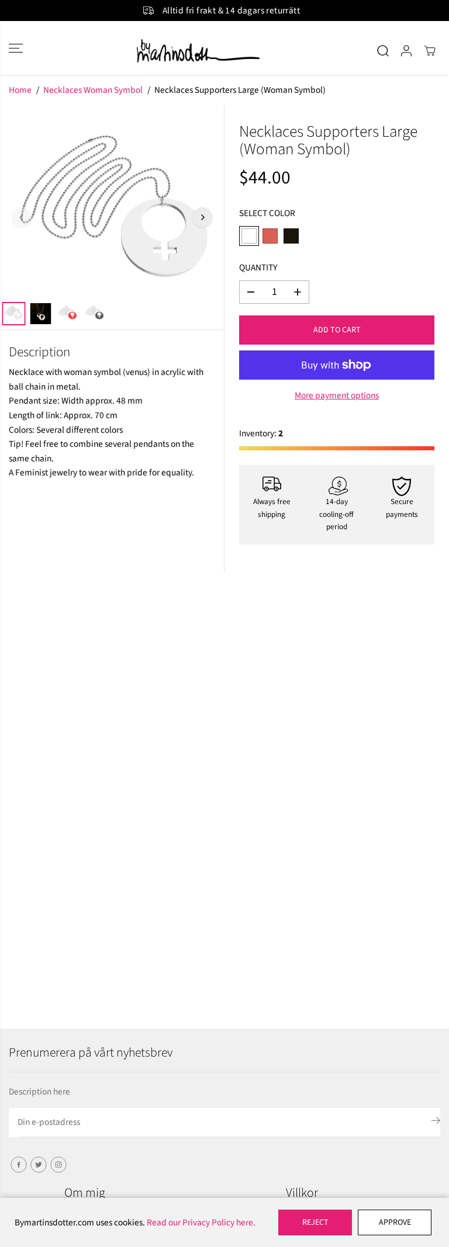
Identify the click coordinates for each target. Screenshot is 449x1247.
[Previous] (22, 217)
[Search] (382, 50)
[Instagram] (58, 1165)
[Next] (202, 217)
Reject (315, 1222)
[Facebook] (19, 1165)
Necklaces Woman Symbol (93, 90)
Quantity (258, 267)
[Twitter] (39, 1165)
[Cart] (429, 50)
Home (20, 90)
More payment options (337, 395)
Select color (267, 213)
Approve (395, 1222)
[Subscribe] (435, 1122)
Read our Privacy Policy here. (201, 1222)
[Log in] (406, 50)
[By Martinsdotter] (224, 50)
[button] (16, 47)
